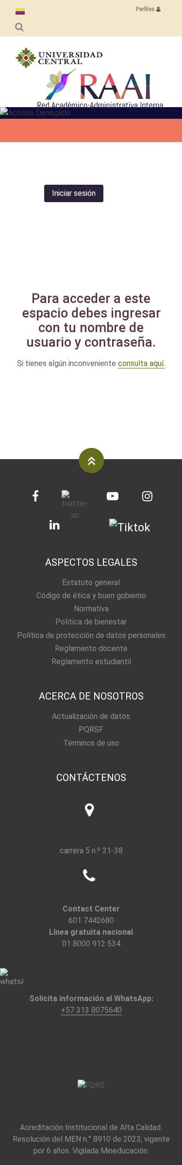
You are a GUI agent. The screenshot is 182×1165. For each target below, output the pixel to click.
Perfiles (146, 9)
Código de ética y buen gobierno (91, 595)
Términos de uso (91, 743)
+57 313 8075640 (91, 1010)
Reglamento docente (91, 648)
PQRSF (91, 729)
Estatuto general (91, 582)
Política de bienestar (91, 621)
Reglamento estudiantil (91, 661)
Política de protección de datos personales (91, 635)
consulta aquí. (141, 363)
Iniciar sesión (74, 193)
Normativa (91, 608)
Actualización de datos (91, 716)
